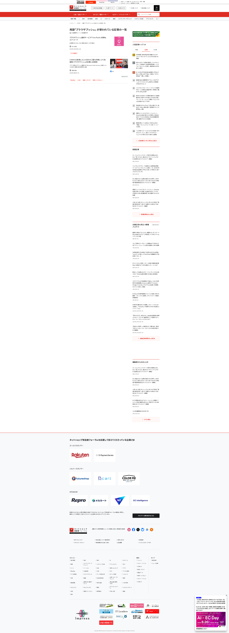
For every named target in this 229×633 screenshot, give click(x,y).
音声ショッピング (114, 568)
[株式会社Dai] (104, 478)
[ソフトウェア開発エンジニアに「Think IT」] (121, 606)
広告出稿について (145, 8)
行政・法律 (112, 591)
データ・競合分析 (101, 574)
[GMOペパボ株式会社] (129, 478)
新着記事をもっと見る (147, 214)
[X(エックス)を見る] (138, 529)
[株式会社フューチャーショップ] (80, 478)
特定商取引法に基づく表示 (102, 542)
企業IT (122, 1)
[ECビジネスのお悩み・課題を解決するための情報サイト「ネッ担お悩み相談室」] (106, 623)
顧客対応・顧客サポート (88, 582)
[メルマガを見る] (129, 529)
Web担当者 (101, 2)
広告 (98, 568)
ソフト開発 (126, 1)
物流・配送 (99, 582)
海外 (83, 19)
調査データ (140, 572)
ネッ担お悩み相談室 (97, 8)
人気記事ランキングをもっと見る (147, 141)
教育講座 (133, 3)
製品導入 (113, 2)
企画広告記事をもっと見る (147, 338)
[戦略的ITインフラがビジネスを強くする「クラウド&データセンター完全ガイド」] (106, 606)
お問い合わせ (120, 540)
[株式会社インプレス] (82, 615)
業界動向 (99, 591)
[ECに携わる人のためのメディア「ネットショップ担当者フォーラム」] (152, 612)
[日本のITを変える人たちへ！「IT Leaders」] (121, 612)
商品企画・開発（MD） (113, 582)
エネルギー (123, 3)
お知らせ (139, 566)
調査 (124, 591)
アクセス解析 (126, 571)
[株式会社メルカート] (99, 500)
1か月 (155, 50)
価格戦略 (73, 582)
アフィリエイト (149, 19)
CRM (98, 571)
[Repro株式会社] (79, 500)
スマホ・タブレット (88, 574)
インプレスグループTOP (145, 542)
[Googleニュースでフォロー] (147, 529)
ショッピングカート (127, 587)
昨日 (137, 50)
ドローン (128, 3)
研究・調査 (142, 1)
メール (72, 568)
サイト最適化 (74, 574)
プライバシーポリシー (79, 542)
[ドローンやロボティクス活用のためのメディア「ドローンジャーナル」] (137, 618)
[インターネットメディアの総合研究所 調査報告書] (152, 606)
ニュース (139, 560)
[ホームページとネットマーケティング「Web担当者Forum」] (137, 606)
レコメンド (125, 574)
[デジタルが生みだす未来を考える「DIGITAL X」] (121, 618)
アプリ (124, 568)
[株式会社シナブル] (141, 500)
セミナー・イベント (141, 563)
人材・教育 (125, 582)
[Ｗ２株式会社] (120, 500)
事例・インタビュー (141, 575)
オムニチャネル (87, 587)
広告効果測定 (100, 578)
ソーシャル (86, 568)
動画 (85, 578)
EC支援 (137, 3)
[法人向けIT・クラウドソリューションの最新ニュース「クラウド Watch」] (106, 612)
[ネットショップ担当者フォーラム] (78, 532)
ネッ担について (134, 8)
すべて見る (147, 419)
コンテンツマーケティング (125, 19)
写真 (72, 578)
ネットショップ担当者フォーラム (78, 8)
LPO (111, 571)
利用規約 (141, 540)
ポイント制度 (113, 574)
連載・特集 (73, 19)
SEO (124, 564)
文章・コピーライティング (114, 578)
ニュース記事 (155, 563)
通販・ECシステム (88, 591)
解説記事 (154, 560)
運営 (124, 578)
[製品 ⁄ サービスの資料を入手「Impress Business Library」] (106, 618)
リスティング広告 (138, 19)
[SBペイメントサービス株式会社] (104, 455)
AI (101, 19)
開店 (98, 587)
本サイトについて (78, 540)
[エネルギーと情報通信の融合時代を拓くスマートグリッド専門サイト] (137, 612)
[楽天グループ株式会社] (80, 455)
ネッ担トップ (72, 23)
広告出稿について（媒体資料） (103, 540)
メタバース (107, 19)
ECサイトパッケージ (114, 587)
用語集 (78, 23)
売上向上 (73, 571)
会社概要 (119, 542)
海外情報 (90, 19)
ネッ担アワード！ (110, 8)
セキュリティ (73, 587)
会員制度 (86, 571)
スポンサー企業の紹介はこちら (146, 515)
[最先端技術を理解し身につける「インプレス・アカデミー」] (152, 618)
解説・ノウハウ (140, 569)
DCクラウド (136, 1)
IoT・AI (131, 1)
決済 (72, 591)
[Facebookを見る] (133, 529)
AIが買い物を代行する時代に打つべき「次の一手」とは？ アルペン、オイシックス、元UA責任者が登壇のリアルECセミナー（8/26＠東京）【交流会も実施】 (211, 601)
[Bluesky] (142, 529)
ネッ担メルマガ (121, 8)
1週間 (146, 50)
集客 (114, 19)
